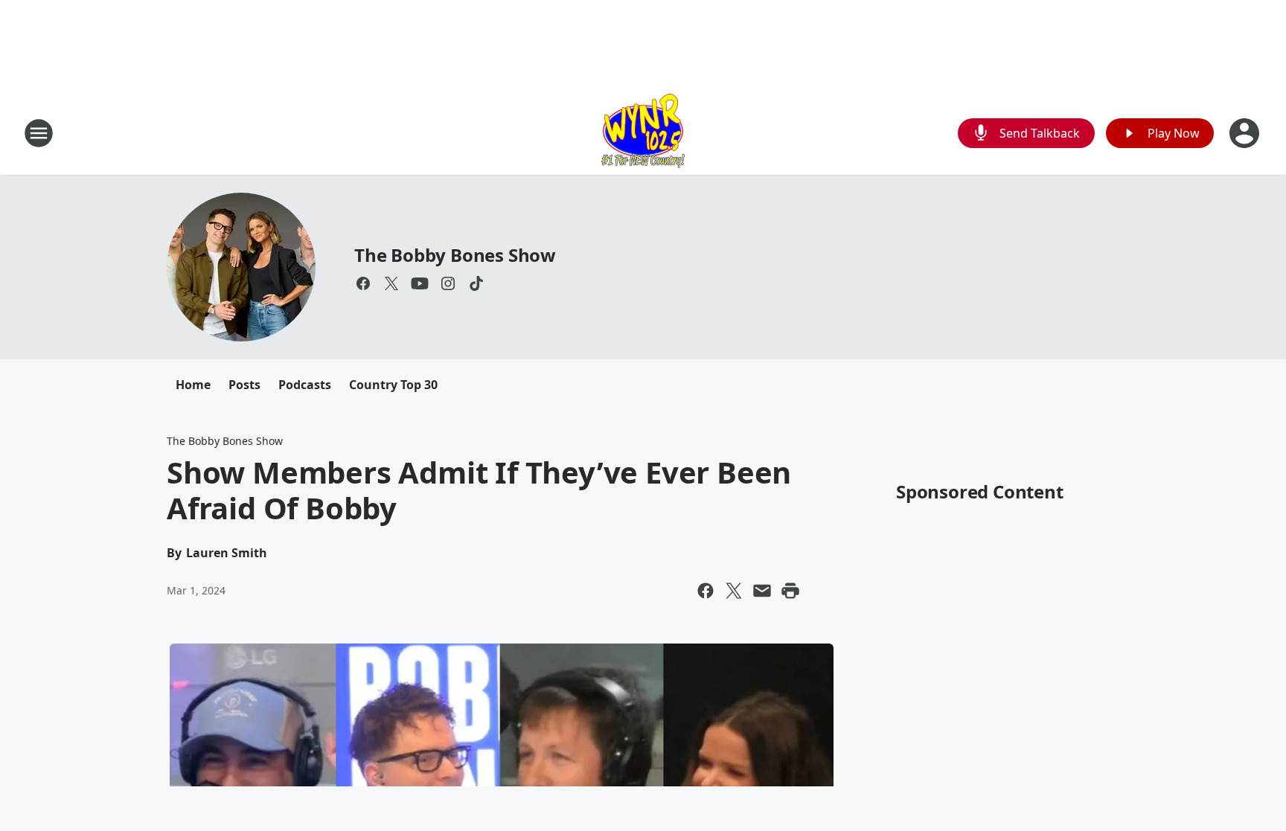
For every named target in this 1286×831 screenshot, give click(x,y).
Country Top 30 (393, 384)
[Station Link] (643, 133)
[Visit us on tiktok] (476, 283)
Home (193, 384)
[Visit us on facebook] (363, 283)
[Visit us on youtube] (420, 283)
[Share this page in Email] (762, 590)
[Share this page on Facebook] (705, 590)
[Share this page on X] (733, 590)
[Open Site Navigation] (39, 133)
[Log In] (1245, 133)
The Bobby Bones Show (455, 255)
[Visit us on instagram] (448, 283)
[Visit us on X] (391, 283)
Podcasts (304, 384)
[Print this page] (790, 590)
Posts (244, 384)
